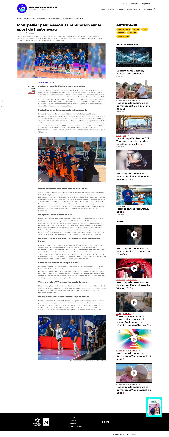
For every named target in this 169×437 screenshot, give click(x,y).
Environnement (132, 32)
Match (33, 88)
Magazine (72, 420)
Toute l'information (107, 9)
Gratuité (145, 29)
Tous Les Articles (29, 18)
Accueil (19, 18)
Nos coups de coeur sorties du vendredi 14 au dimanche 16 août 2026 (133, 176)
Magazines (146, 4)
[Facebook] (103, 422)
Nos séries (120, 9)
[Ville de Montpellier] (46, 422)
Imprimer (31, 33)
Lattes (33, 97)
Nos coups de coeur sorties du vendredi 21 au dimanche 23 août (133, 106)
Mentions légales (118, 434)
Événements (31, 86)
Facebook (2, 101)
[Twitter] (108, 422)
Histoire (127, 68)
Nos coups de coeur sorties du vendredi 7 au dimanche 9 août (133, 356)
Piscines (118, 206)
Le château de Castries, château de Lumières (130, 72)
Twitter (2, 107)
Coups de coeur (120, 100)
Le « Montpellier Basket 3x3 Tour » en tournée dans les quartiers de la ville (132, 141)
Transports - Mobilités (124, 29)
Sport (33, 90)
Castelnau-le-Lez (30, 94)
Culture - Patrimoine (123, 36)
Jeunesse (118, 135)
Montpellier (31, 92)
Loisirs (124, 206)
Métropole (136, 29)
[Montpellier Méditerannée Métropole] (37, 422)
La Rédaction (131, 434)
